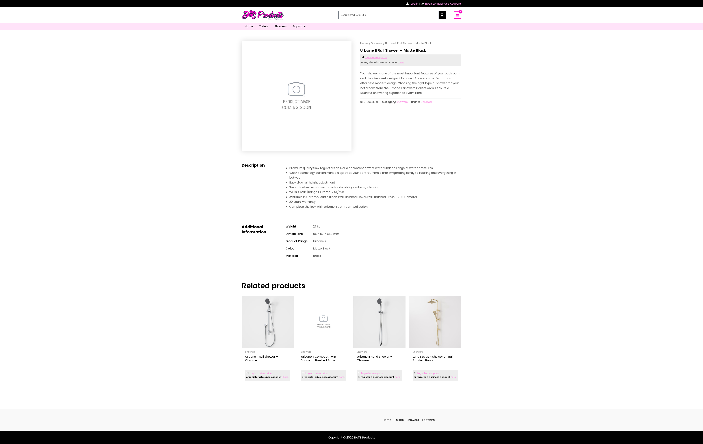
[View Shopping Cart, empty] (457, 15)
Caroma (426, 102)
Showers (280, 26)
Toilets (264, 26)
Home (249, 26)
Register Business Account (443, 3)
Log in (415, 3)
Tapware (299, 26)
